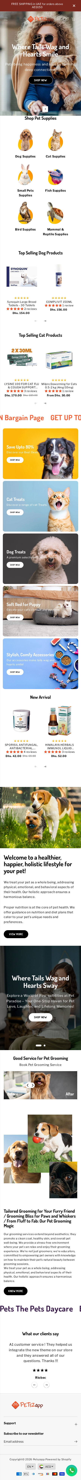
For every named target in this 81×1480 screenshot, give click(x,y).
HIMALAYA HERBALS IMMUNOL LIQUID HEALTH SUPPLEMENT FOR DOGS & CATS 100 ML (60, 746)
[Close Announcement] (74, 5)
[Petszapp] (40, 19)
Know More (15, 1291)
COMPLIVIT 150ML (59, 301)
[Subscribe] (75, 1442)
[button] (6, 19)
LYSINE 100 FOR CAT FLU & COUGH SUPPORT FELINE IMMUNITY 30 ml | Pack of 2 (21, 385)
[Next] (45, 109)
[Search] (65, 19)
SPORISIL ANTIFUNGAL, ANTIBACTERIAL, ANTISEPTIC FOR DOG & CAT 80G (21, 746)
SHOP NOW (15, 512)
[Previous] (36, 109)
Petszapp (39, 1459)
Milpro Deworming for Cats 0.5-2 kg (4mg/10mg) (59, 385)
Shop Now (40, 82)
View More (16, 934)
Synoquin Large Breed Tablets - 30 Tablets (21, 303)
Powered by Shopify (58, 1459)
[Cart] (73, 19)
